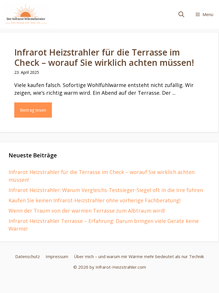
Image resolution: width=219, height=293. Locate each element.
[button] (181, 14)
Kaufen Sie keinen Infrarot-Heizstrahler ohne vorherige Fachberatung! (95, 200)
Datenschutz (27, 256)
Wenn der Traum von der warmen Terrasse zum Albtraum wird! (87, 210)
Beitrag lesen (33, 110)
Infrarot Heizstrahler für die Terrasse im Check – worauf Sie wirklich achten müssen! (104, 57)
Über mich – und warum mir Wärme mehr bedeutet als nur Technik (139, 256)
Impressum (57, 256)
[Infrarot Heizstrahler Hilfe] (26, 14)
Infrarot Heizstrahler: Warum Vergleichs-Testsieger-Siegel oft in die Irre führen (106, 190)
